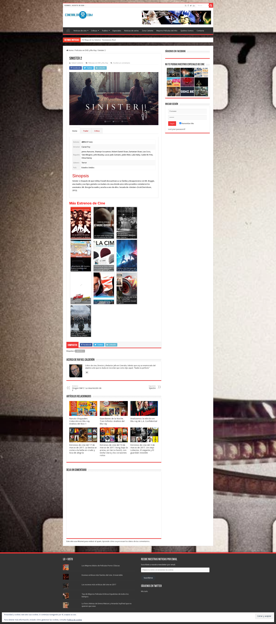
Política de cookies (74, 620)
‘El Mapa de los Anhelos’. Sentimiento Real (99, 40)
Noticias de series (131, 31)
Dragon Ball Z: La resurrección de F (86, 388)
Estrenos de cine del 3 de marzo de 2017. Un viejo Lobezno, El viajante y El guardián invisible (142, 449)
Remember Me (187, 123)
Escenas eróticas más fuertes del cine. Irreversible (102, 575)
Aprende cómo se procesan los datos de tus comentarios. (126, 541)
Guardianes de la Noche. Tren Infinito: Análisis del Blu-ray (112, 421)
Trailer (85, 131)
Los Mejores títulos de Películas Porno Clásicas (101, 566)
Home (70, 50)
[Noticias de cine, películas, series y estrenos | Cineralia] (78, 14)
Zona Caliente (147, 31)
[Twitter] (191, 5)
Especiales (117, 31)
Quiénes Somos (187, 31)
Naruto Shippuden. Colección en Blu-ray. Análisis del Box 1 (79, 421)
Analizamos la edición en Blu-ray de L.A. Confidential (143, 419)
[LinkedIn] (194, 5)
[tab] (74, 131)
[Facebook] (188, 5)
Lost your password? (176, 129)
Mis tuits (144, 591)
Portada (68, 30)
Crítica (96, 131)
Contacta (200, 31)
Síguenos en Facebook (175, 51)
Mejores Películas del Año (166, 31)
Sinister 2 (80, 351)
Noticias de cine (80, 31)
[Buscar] (211, 5)
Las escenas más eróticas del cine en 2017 (99, 584)
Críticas (94, 31)
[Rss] (186, 5)
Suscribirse (148, 578)
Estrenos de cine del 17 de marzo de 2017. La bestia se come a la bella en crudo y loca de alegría (83, 449)
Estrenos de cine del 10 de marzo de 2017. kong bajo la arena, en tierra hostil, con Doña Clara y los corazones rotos (114, 450)
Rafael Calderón (77, 63)
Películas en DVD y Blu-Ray (85, 50)
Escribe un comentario (121, 63)
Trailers (105, 31)
